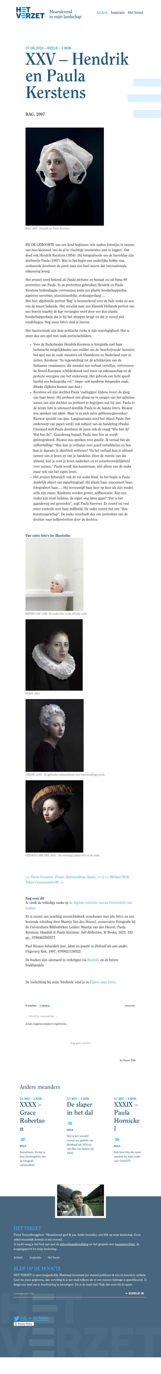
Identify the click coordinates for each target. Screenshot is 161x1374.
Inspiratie (118, 13)
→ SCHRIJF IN (134, 1293)
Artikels (102, 13)
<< (28, 877)
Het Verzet (135, 13)
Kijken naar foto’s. (103, 982)
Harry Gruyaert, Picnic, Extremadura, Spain (63, 877)
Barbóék (93, 960)
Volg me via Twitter (34, 1318)
